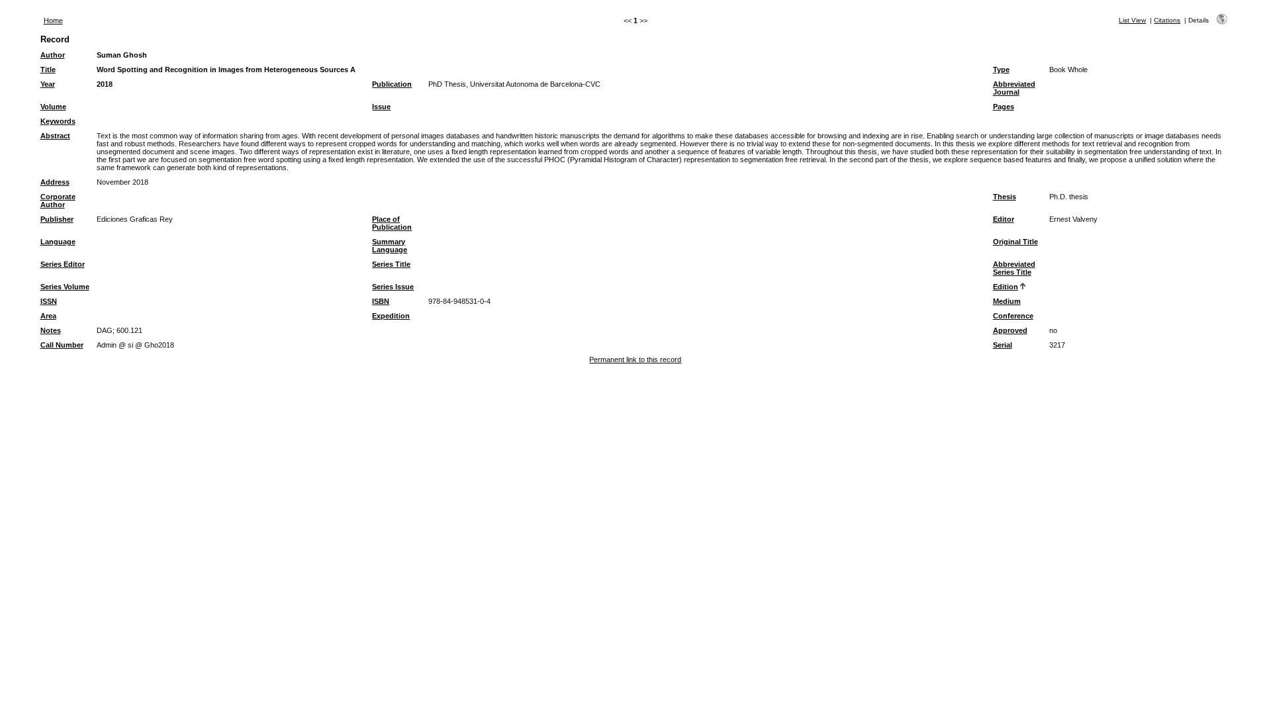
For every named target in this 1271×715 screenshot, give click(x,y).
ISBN (380, 301)
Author (52, 55)
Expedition (391, 316)
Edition (1005, 287)
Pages (1003, 107)
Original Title (1015, 242)
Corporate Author (57, 201)
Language (57, 242)
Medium (1007, 301)
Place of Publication (392, 223)
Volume (53, 107)
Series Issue (393, 287)
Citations (1167, 20)
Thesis (1004, 197)
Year (47, 84)
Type (1001, 69)
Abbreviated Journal (1014, 88)
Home (53, 20)
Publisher (56, 219)
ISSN (48, 301)
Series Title (391, 264)
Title (48, 69)
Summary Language (389, 246)
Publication (392, 84)
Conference (1013, 316)
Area (48, 316)
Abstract (55, 136)
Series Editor (62, 264)
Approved (1010, 330)
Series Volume (64, 287)
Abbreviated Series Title (1014, 268)
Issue (381, 107)
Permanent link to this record (635, 359)
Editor (1003, 219)
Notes (50, 330)
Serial (1002, 345)
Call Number (61, 345)
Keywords (57, 121)
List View (1132, 20)
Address (55, 182)
